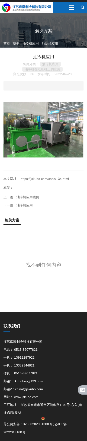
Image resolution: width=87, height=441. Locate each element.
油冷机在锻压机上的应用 (42, 69)
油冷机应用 (31, 43)
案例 (16, 43)
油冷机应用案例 (27, 197)
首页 (7, 43)
